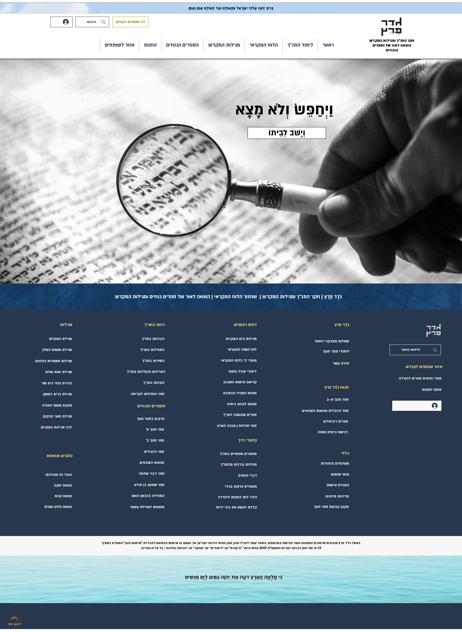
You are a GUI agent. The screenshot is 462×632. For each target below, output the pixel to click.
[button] (300, 45)
